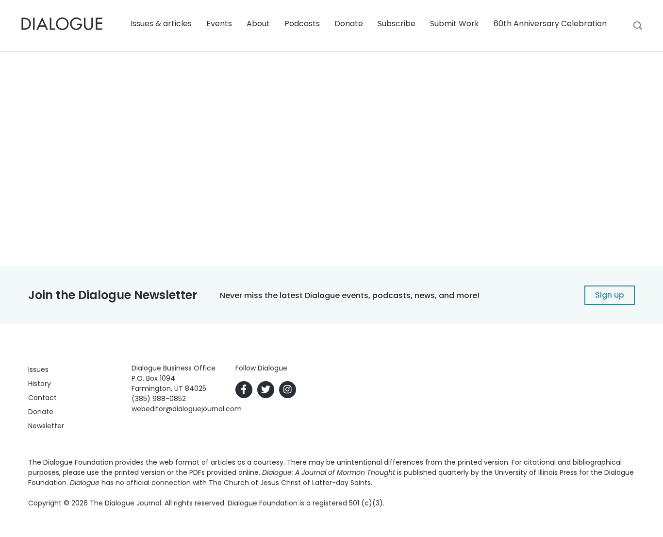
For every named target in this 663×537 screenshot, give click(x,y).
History (39, 383)
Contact (42, 398)
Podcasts (302, 23)
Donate (348, 23)
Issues (38, 369)
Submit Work (454, 23)
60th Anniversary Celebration (550, 23)
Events (219, 23)
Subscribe (396, 23)
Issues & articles (161, 23)
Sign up (609, 295)
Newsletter (46, 426)
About (258, 23)
